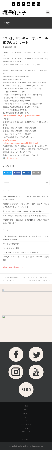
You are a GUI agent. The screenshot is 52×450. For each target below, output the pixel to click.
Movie (26, 428)
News (26, 410)
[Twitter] (18, 4)
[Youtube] (28, 4)
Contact (26, 439)
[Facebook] (23, 4)
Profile (26, 413)
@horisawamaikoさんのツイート (15, 267)
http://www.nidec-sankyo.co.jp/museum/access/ (21, 116)
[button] (48, 12)
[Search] (26, 182)
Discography (26, 424)
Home (26, 406)
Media (26, 421)
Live (26, 417)
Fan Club (26, 432)
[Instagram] (13, 4)
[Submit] (47, 182)
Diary (26, 435)
